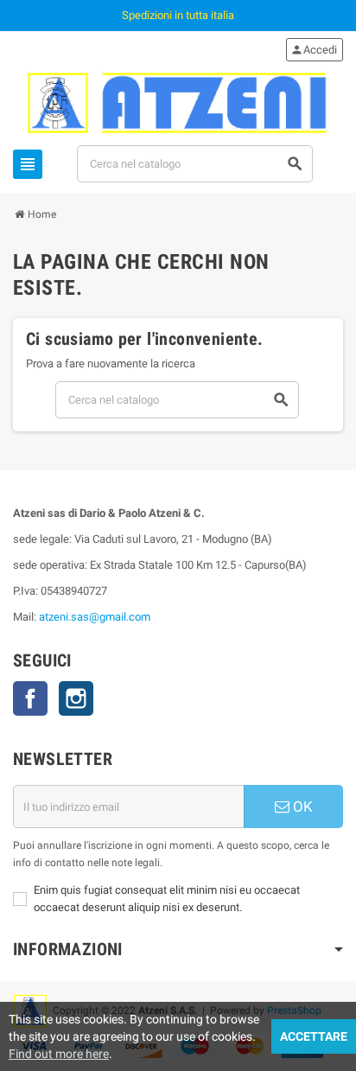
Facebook (30, 698)
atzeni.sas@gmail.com (94, 616)
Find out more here (59, 1054)
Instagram (76, 698)
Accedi (313, 49)
